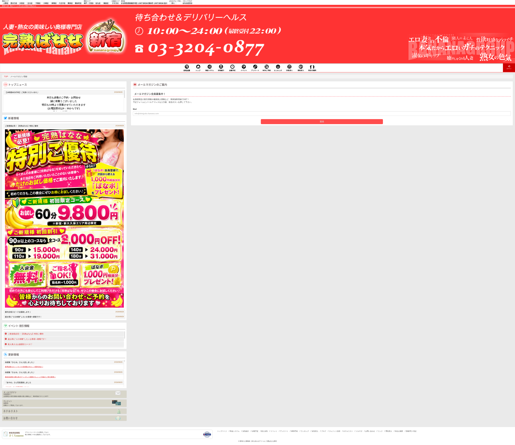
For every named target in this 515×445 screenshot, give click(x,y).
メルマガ (359, 431)
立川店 (29, 3)
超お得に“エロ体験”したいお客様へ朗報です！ (64, 316)
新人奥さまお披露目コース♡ (20, 344)
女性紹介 (245, 431)
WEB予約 (294, 431)
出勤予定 (255, 431)
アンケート (284, 431)
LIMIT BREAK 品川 (160, 3)
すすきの (115, 3)
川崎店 (46, 3)
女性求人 (315, 431)
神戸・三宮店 (88, 3)
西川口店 (14, 3)
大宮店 (21, 3)
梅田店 (106, 3)
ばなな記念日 (187, 3)
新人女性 (264, 431)
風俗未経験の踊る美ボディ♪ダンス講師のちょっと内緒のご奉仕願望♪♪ (30, 377)
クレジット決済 (334, 431)
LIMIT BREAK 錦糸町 (145, 3)
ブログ (323, 431)
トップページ (222, 431)
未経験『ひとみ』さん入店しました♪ (63, 362)
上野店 (5, 3)
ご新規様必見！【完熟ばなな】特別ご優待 (64, 125)
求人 (173, 3)
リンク (380, 431)
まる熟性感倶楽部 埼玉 (129, 3)
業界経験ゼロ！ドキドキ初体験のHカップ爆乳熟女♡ (24, 367)
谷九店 (97, 3)
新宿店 (54, 3)
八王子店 (62, 3)
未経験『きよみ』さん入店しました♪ (63, 372)
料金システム (235, 431)
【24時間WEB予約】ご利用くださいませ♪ (63, 92)
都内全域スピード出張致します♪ (64, 312)
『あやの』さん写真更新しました (63, 382)
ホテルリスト (348, 431)
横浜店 (70, 3)
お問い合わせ (370, 431)
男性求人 (389, 431)
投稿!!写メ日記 (411, 431)
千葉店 (38, 3)
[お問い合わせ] (64, 418)
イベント (274, 431)
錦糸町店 (78, 3)
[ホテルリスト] (64, 411)
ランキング (305, 431)
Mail (135, 109)
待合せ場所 (399, 431)
